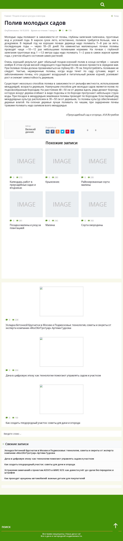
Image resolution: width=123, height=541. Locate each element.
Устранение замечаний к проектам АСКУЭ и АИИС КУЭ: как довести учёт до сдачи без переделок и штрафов (59, 471)
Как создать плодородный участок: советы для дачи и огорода (39, 464)
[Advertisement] (61, 257)
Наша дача (71, 533)
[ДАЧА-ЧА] (25, 4)
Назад (116, 16)
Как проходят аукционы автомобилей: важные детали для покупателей (44, 478)
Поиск (6, 527)
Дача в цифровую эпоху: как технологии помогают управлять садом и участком (49, 458)
